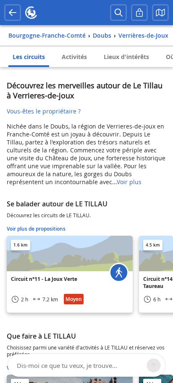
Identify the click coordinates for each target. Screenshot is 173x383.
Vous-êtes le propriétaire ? (44, 111)
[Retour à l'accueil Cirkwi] (31, 12)
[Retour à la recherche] (12, 12)
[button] (160, 12)
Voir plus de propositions (36, 228)
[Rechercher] (118, 12)
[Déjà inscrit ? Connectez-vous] (139, 12)
